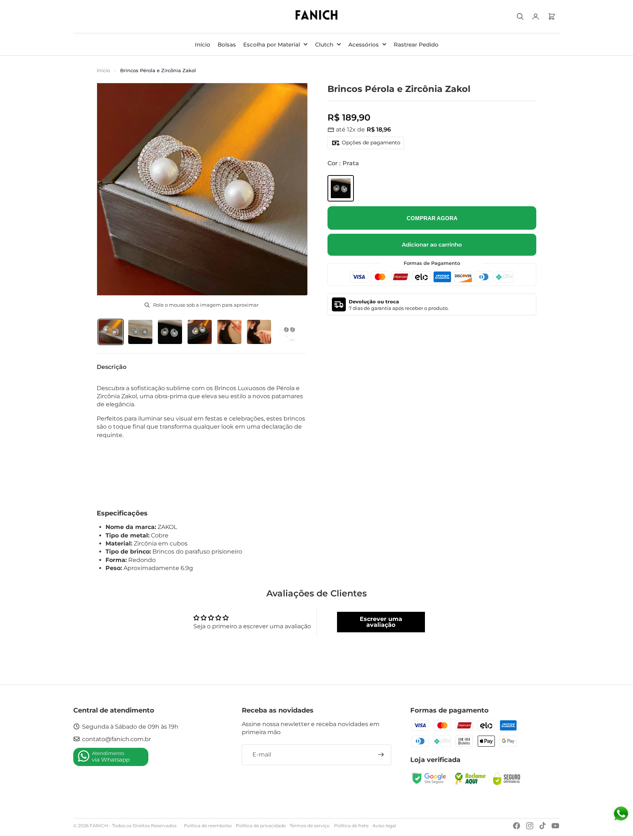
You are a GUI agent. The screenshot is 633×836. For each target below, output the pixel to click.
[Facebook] (516, 825)
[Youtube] (555, 825)
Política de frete (351, 825)
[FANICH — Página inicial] (317, 16)
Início (103, 70)
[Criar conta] (381, 755)
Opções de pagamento (371, 142)
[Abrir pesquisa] (520, 16)
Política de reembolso (208, 825)
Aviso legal (384, 825)
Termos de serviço (310, 825)
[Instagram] (529, 825)
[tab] (111, 332)
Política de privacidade (261, 825)
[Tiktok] (542, 825)
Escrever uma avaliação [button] (381, 621)
